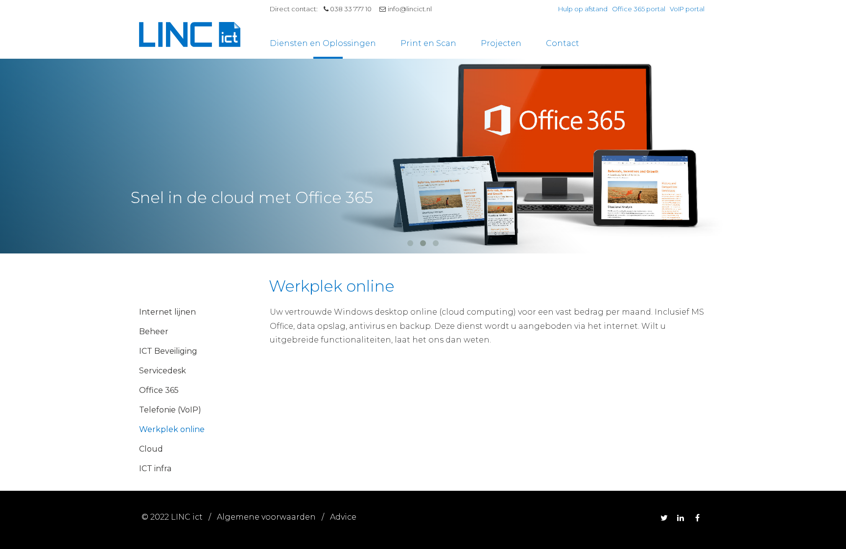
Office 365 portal (638, 9)
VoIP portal (687, 9)
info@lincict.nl (410, 9)
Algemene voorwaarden (266, 517)
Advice (343, 517)
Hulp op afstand (583, 9)
